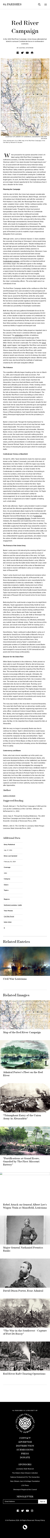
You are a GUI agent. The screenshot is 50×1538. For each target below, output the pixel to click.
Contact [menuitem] (25, 1438)
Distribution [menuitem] (25, 1446)
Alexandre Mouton (23, 518)
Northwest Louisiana (10, 905)
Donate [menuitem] (25, 1457)
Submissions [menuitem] (25, 1450)
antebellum (19, 335)
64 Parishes (12, 4)
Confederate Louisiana (11, 261)
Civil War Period (9, 916)
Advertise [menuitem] (25, 1442)
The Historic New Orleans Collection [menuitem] (25, 1473)
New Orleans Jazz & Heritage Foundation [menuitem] (25, 1481)
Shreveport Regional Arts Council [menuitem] (25, 1489)
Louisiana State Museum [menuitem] (25, 1469)
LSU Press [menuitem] (25, 1485)
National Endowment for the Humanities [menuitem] (25, 1477)
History (6, 884)
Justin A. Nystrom (26, 48)
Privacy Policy (40, 1520)
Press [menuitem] (25, 1453)
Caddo (20, 905)
